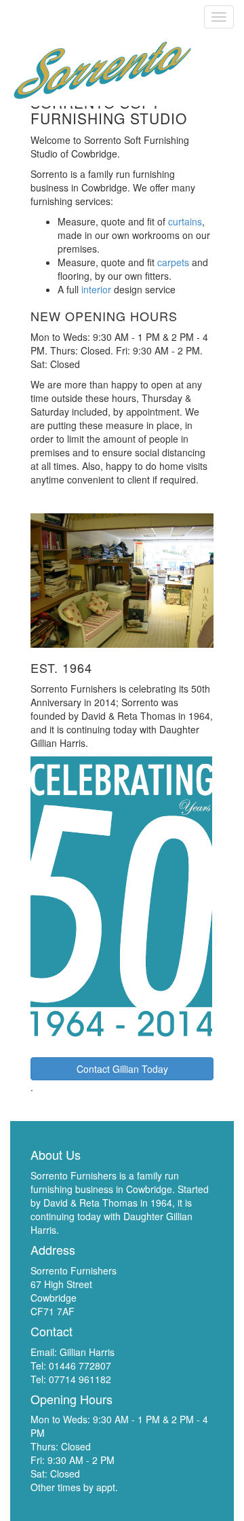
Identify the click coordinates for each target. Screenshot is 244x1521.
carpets (173, 262)
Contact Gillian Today (122, 1069)
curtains (185, 221)
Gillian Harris (87, 1352)
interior (96, 289)
